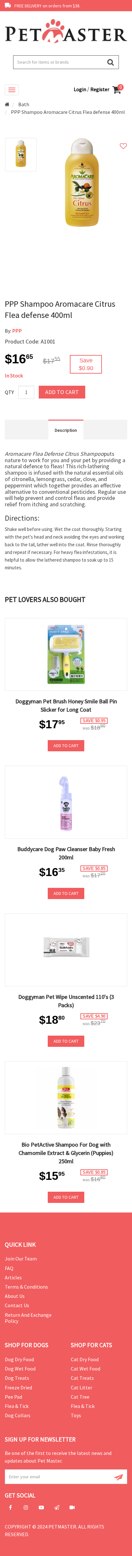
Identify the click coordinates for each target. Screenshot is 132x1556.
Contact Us (17, 1305)
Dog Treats (17, 1378)
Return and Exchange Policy (28, 1318)
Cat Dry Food (85, 1359)
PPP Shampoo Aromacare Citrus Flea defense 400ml (68, 112)
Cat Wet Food (85, 1368)
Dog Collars (17, 1415)
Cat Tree (80, 1397)
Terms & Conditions (26, 1287)
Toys (76, 1415)
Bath (23, 104)
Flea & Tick (17, 1406)
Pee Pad (13, 1397)
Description (66, 430)
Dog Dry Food (19, 1359)
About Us (15, 1296)
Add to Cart (62, 392)
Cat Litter (81, 1387)
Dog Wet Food (20, 1368)
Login (80, 89)
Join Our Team (21, 1258)
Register (99, 89)
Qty (9, 392)
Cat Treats (82, 1378)
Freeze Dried (18, 1387)
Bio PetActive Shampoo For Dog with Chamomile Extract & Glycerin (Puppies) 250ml (66, 1153)
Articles (13, 1277)
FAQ (9, 1268)
